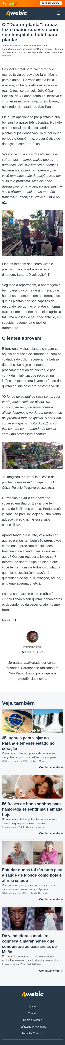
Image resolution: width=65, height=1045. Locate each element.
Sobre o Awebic (32, 1020)
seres (48, 540)
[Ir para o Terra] (10, 3)
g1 (14, 620)
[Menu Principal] (58, 13)
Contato (32, 1013)
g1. (4, 202)
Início (32, 1006)
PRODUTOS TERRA (51, 3)
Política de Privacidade (32, 1026)
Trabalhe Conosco (33, 1033)
